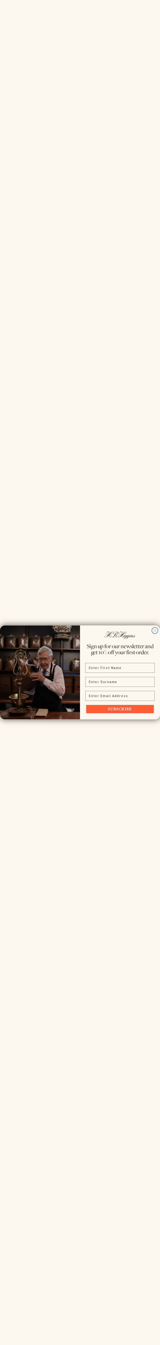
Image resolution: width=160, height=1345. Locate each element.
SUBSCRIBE (120, 709)
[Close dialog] (155, 631)
